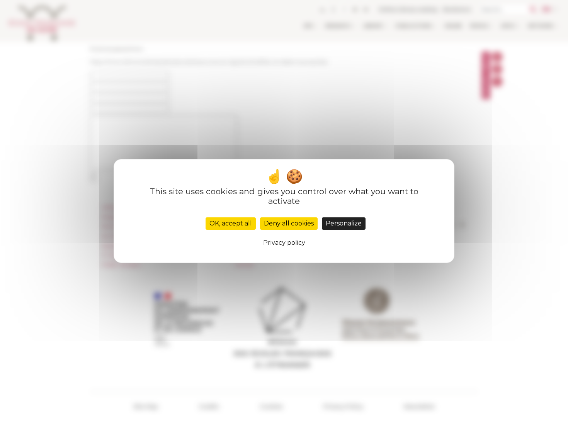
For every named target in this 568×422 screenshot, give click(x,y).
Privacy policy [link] (284, 242)
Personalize (344, 223)
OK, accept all (230, 223)
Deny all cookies (289, 223)
